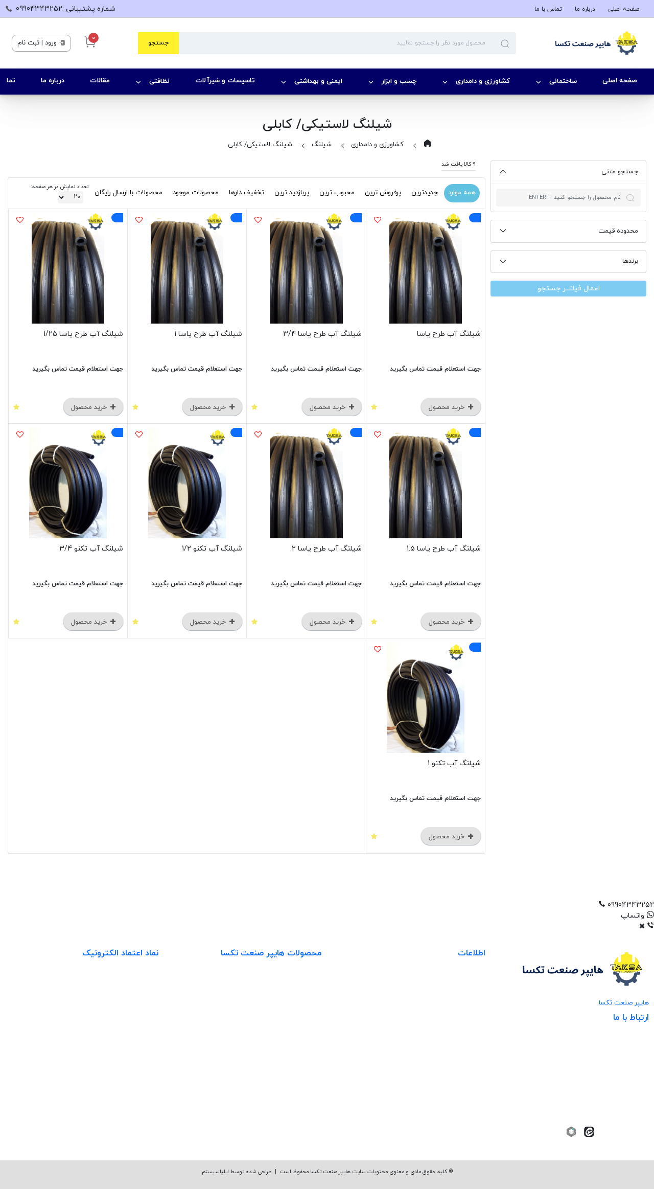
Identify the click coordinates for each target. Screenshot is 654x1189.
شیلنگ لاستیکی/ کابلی (260, 144)
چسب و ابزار (399, 81)
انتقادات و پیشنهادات (452, 1048)
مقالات (100, 80)
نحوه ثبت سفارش (458, 985)
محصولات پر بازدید (293, 1027)
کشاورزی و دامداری (483, 81)
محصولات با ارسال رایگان (128, 192)
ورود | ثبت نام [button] (38, 43)
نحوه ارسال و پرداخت (453, 1006)
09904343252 (609, 1082)
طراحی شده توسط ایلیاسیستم (237, 1172)
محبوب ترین (337, 192)
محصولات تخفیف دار (289, 1089)
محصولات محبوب (294, 1068)
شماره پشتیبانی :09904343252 (65, 9)
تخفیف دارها (246, 192)
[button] (327, 905)
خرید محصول (447, 407)
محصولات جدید (298, 985)
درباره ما (585, 9)
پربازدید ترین (291, 192)
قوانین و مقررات (460, 1027)
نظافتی (159, 81)
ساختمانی (563, 81)
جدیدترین (424, 192)
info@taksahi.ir (608, 1066)
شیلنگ (322, 144)
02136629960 (615, 1113)
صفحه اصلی (623, 9)
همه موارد (462, 192)
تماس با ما (548, 9)
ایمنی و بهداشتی (318, 81)
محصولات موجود (196, 192)
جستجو (158, 43)
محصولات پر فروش (292, 1006)
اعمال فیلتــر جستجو (569, 288)
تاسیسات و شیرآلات (225, 80)
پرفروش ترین (383, 192)
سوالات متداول (462, 1068)
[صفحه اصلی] (579, 43)
